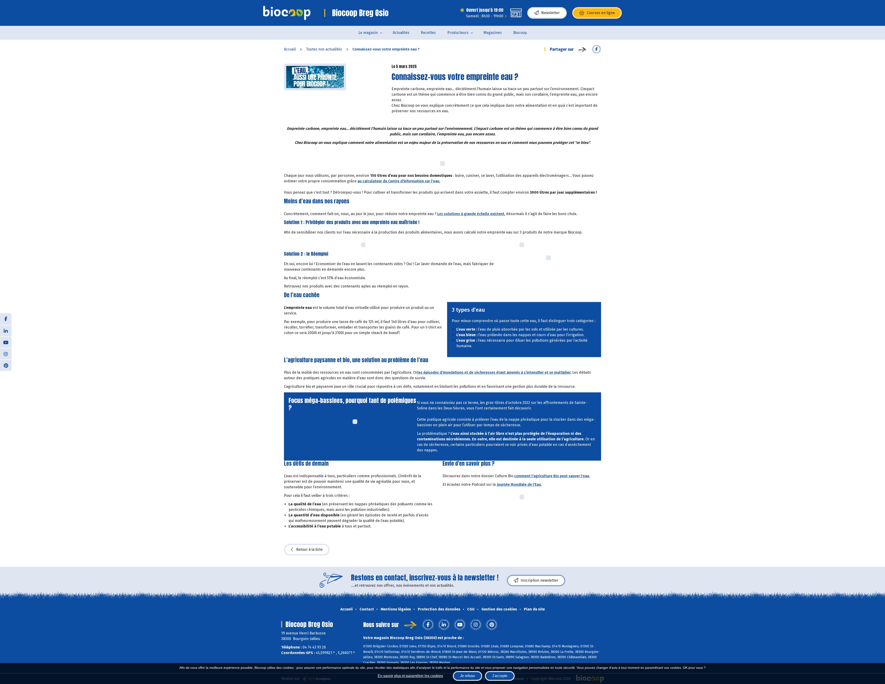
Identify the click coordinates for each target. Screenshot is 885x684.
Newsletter (550, 13)
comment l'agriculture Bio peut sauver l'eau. (552, 476)
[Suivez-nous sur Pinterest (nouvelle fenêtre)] (6, 365)
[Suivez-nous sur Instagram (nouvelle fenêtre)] (6, 353)
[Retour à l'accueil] (286, 13)
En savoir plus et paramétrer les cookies (410, 676)
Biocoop (520, 32)
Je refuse (467, 676)
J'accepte (499, 676)
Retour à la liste (309, 549)
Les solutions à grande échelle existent (470, 214)
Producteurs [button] (458, 32)
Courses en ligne (601, 13)
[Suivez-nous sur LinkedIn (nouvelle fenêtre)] (6, 330)
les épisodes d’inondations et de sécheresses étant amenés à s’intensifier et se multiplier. (494, 372)
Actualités (401, 32)
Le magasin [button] (368, 32)
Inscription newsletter (539, 580)
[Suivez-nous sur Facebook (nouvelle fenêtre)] (6, 319)
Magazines (493, 32)
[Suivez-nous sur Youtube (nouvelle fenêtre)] (6, 342)
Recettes (428, 32)
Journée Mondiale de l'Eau (519, 484)
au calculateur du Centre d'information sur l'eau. (398, 181)
